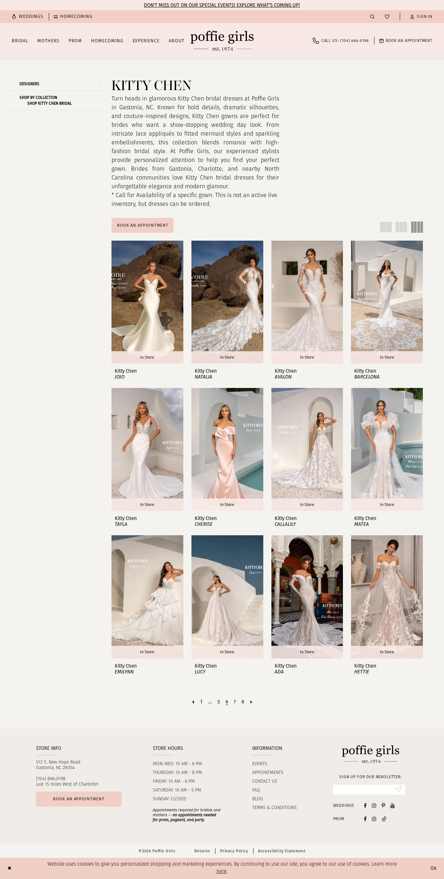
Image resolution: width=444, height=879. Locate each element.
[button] (421, 16)
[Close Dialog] (9, 868)
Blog (257, 799)
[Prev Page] (193, 702)
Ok (433, 868)
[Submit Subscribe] (398, 789)
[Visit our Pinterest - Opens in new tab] (383, 805)
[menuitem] (28, 16)
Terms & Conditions (274, 808)
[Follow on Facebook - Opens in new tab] (365, 819)
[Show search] (372, 16)
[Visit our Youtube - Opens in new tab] (392, 805)
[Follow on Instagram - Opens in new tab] (374, 819)
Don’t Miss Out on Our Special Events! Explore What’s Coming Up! (222, 5)
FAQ (256, 790)
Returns (202, 851)
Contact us (264, 781)
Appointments (267, 772)
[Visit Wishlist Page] (387, 16)
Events (259, 764)
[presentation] (147, 302)
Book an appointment (78, 798)
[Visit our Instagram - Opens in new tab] (374, 805)
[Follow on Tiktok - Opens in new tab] (384, 819)
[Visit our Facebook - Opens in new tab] (365, 805)
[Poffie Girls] (222, 40)
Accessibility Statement (282, 851)
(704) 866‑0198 (51, 779)
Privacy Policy (234, 851)
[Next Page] (251, 702)
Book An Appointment (142, 225)
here (221, 871)
